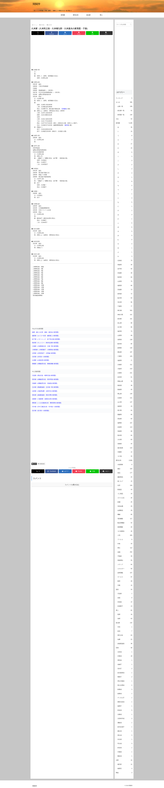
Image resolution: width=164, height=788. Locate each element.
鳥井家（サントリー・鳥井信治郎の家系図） (46, 342)
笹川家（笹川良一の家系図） (41, 410)
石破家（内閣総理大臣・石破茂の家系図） (45, 383)
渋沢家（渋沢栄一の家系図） (41, 356)
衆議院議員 (42, 463)
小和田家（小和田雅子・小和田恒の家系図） (46, 349)
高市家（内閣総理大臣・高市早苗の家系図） (46, 379)
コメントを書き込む (72, 485)
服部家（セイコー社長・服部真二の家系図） (46, 335)
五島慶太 (64, 108)
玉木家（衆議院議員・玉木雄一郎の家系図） (46, 387)
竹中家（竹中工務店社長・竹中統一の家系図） (46, 406)
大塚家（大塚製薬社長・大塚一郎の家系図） (46, 346)
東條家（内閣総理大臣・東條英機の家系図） (46, 363)
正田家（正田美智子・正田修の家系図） (44, 353)
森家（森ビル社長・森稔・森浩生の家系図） (46, 332)
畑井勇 (67, 125)
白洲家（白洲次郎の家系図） (41, 360)
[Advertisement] (72, 52)
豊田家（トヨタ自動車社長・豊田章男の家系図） (47, 403)
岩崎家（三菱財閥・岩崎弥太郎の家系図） (45, 399)
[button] (106, 33)
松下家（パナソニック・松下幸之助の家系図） (46, 339)
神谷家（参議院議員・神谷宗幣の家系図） (45, 395)
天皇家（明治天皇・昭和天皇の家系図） (44, 375)
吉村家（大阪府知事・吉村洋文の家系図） (45, 391)
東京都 (34, 463)
